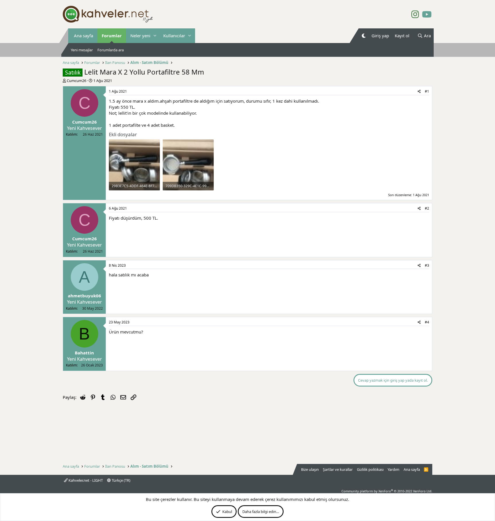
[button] (155, 35)
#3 (427, 265)
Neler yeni (140, 35)
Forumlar (112, 35)
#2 (427, 208)
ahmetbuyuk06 (84, 295)
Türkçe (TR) (120, 480)
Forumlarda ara (110, 49)
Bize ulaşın (310, 469)
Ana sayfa (83, 35)
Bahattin (84, 353)
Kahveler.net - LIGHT (85, 480)
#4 (427, 322)
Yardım (393, 469)
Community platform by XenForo (386, 491)
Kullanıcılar (174, 35)
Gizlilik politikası (370, 469)
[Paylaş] (419, 91)
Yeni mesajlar (82, 49)
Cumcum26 (76, 80)
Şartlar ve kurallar (338, 469)
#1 (427, 91)
